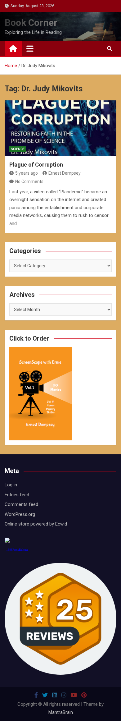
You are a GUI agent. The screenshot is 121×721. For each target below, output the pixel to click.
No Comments (29, 181)
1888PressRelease (17, 549)
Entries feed (17, 495)
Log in (11, 485)
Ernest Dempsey (64, 173)
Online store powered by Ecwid (36, 524)
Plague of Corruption (36, 164)
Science (18, 149)
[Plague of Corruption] (60, 128)
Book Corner (31, 22)
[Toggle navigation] (30, 48)
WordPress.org (20, 514)
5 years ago (26, 173)
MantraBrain (60, 712)
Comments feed (21, 504)
